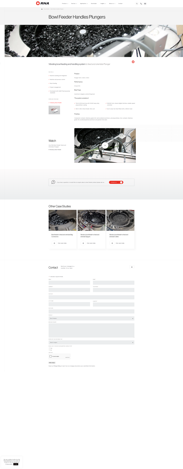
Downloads (94, 3)
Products (64, 3)
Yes (51, 348)
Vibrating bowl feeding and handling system (67, 64)
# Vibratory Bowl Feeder (55, 149)
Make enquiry (52, 362)
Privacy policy (8, 464)
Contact (120, 3)
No (51, 350)
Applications (83, 3)
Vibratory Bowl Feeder (56, 102)
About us (111, 3)
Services (73, 3)
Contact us (114, 182)
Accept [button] (15, 464)
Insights (102, 3)
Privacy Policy (57, 366)
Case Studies (46, 9)
